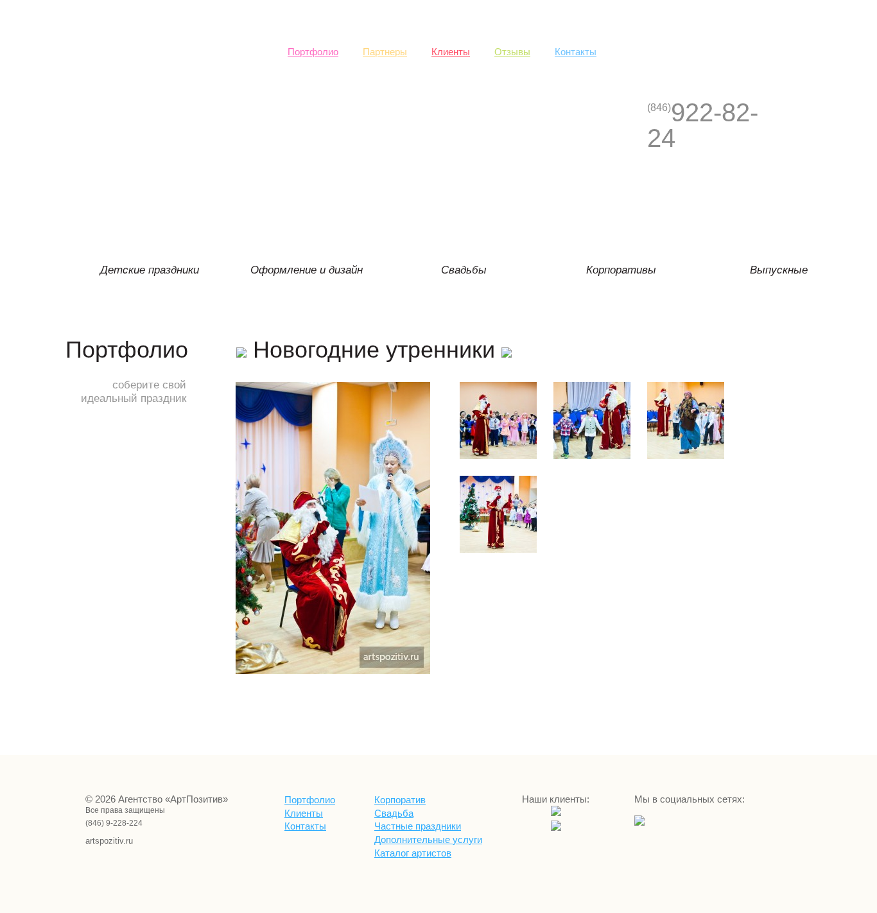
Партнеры (385, 52)
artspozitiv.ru (101, 841)
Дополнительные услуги (428, 840)
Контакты (575, 52)
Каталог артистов (412, 853)
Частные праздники (417, 826)
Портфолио (313, 52)
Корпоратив (400, 800)
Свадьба (393, 813)
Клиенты (450, 52)
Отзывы (512, 52)
